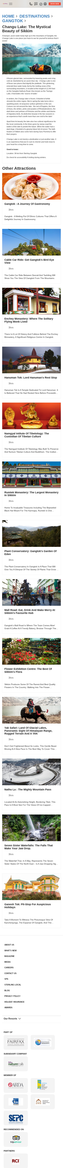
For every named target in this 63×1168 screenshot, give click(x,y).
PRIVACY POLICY (11, 972)
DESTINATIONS (31, 16)
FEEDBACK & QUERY (38, 4)
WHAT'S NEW (9, 926)
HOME (7, 16)
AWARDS (7, 983)
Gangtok (11, 21)
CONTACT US (9, 949)
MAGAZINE (8, 932)
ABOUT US (8, 920)
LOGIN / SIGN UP (47, 4)
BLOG (6, 966)
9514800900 (33, 4)
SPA (5, 955)
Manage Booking (42, 4)
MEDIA (7, 938)
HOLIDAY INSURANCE (13, 978)
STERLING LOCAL (11, 960)
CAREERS (8, 943)
